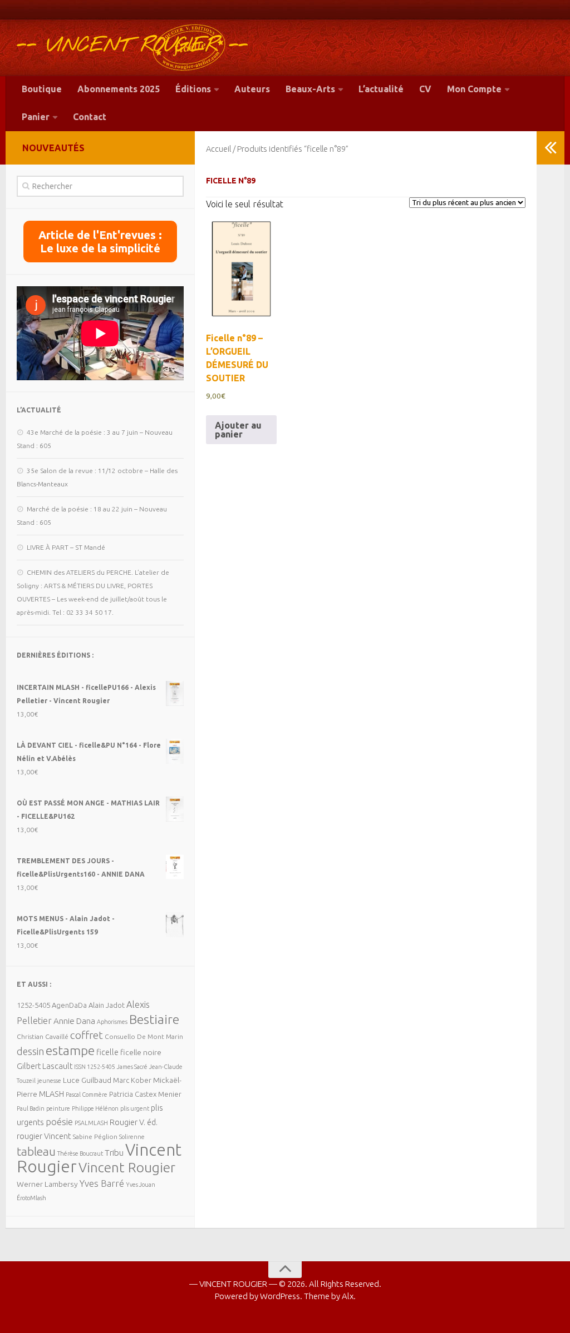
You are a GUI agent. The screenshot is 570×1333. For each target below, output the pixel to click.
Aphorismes (112, 1021)
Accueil (218, 148)
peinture (58, 1108)
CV (425, 89)
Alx (347, 1296)
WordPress (280, 1296)
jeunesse (49, 1080)
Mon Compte (474, 89)
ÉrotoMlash (31, 1198)
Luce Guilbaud (87, 1080)
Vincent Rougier (126, 1167)
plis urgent (134, 1108)
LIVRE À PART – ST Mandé (66, 547)
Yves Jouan (140, 1184)
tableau (36, 1151)
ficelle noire (140, 1052)
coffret (86, 1035)
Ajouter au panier (238, 429)
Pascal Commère (86, 1094)
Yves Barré (102, 1183)
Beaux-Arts (310, 89)
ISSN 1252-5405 (94, 1066)
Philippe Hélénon (95, 1108)
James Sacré (132, 1066)
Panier (36, 117)
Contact (89, 117)
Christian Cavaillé (42, 1036)
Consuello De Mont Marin (144, 1036)
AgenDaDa (69, 1005)
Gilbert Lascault (44, 1066)
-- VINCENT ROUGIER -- (132, 45)
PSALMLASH (91, 1123)
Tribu (114, 1152)
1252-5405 (33, 1005)
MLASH (51, 1093)
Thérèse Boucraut (80, 1153)
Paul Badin (31, 1108)
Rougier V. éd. (134, 1122)
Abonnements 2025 (118, 89)
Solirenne (132, 1136)
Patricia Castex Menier (145, 1094)
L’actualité (381, 89)
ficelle (107, 1052)
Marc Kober (132, 1080)
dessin (30, 1051)
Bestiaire (154, 1019)
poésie (59, 1121)
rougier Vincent (44, 1136)
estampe (70, 1050)
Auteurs (252, 89)
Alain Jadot (107, 1005)
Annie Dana (74, 1021)
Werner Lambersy (47, 1184)
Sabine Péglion (94, 1136)
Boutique (42, 89)
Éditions (193, 89)
